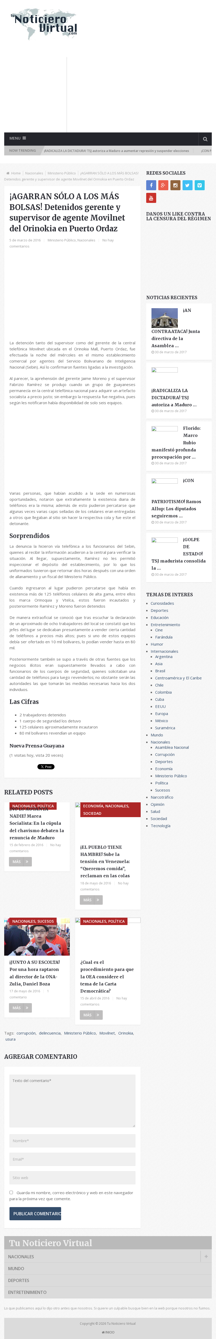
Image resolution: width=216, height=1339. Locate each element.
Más (17, 861)
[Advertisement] (144, 94)
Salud (155, 811)
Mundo (157, 734)
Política (161, 782)
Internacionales (164, 651)
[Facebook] (151, 185)
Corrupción (165, 754)
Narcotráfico (162, 797)
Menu (15, 138)
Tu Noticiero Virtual (50, 1243)
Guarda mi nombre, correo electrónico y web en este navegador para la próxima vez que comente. (71, 1195)
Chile (159, 685)
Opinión (157, 804)
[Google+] (163, 185)
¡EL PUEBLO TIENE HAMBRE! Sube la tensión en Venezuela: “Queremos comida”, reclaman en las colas (105, 862)
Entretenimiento (165, 624)
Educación (160, 617)
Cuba (159, 699)
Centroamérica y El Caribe (178, 677)
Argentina (164, 656)
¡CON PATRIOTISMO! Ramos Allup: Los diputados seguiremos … (176, 498)
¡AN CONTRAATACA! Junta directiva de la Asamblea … (175, 328)
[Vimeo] (200, 185)
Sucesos (162, 790)
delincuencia (50, 1033)
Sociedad (159, 818)
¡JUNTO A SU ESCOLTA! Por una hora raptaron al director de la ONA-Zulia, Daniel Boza (34, 973)
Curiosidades (162, 603)
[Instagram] (175, 185)
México (161, 720)
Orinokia (125, 1033)
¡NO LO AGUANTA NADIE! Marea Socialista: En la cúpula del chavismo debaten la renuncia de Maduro (36, 823)
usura (11, 1039)
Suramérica (165, 727)
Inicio (110, 1332)
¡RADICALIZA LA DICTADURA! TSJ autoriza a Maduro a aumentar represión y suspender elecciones (102, 151)
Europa (161, 713)
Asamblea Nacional (172, 747)
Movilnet (107, 1033)
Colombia (163, 692)
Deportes (159, 610)
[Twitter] (188, 185)
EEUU (160, 706)
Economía (164, 768)
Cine (159, 629)
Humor (157, 644)
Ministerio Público (62, 173)
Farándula (164, 637)
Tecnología (160, 825)
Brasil (160, 670)
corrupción (26, 1033)
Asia (159, 663)
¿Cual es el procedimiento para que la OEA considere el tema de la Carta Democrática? (107, 977)
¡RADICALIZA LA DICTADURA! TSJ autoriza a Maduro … (174, 397)
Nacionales (34, 173)
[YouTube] (151, 198)
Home (16, 173)
